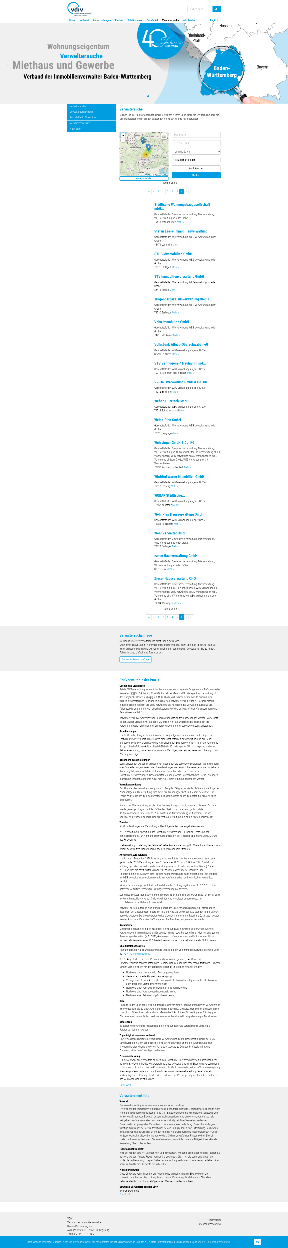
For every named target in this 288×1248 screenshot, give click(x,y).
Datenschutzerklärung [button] (218, 1241)
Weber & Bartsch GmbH (171, 401)
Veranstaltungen (102, 20)
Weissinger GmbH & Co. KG (174, 442)
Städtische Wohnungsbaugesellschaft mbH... (182, 206)
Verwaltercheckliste (80, 123)
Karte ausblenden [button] (144, 178)
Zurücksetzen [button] (196, 168)
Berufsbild (152, 20)
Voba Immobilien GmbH (171, 322)
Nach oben (75, 128)
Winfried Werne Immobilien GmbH (179, 477)
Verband (84, 20)
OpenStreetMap (161, 175)
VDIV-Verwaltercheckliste (136, 953)
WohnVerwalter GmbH (170, 533)
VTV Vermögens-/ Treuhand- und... (180, 363)
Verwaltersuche (170, 20)
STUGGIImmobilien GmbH (173, 254)
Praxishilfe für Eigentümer (83, 117)
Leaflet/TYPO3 (146, 175)
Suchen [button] (196, 175)
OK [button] (257, 1241)
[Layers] (164, 136)
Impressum (215, 1219)
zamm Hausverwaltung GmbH (176, 556)
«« (149, 191)
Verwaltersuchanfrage (81, 111)
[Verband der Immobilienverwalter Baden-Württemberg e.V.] (79, 8)
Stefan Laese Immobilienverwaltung (181, 231)
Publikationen (135, 20)
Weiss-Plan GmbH (167, 420)
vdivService (189, 20)
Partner (119, 20)
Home (72, 20)
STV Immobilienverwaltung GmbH (179, 276)
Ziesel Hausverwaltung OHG (175, 578)
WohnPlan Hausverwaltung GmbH (179, 514)
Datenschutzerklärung (209, 1224)
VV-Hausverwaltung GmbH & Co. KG (180, 382)
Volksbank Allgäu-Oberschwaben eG (181, 344)
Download (125, 1194)
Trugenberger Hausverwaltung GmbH (181, 299)
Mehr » (180, 221)
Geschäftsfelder (186, 159)
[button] (9, 63)
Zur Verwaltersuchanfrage (136, 659)
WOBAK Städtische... (169, 495)
